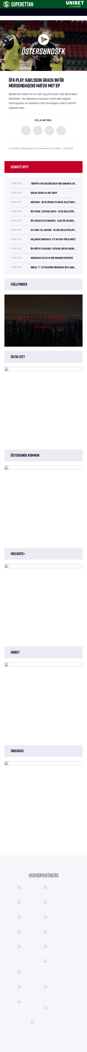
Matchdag (25, 148)
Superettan (42, 148)
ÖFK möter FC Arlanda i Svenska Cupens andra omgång (53, 248)
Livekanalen (15, 148)
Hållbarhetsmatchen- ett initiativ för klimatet (53, 239)
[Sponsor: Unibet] (75, 3)
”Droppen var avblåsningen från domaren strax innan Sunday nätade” (53, 183)
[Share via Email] (61, 130)
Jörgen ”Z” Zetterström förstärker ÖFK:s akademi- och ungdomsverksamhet (53, 267)
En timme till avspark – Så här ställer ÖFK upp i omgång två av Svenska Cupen (53, 230)
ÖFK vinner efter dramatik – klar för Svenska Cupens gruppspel (53, 221)
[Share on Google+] (49, 130)
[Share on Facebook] (26, 130)
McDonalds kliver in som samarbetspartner (52, 258)
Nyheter (33, 148)
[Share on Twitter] (37, 130)
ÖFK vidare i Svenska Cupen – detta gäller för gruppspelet (53, 211)
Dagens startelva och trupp (44, 193)
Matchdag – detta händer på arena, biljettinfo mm (53, 202)
